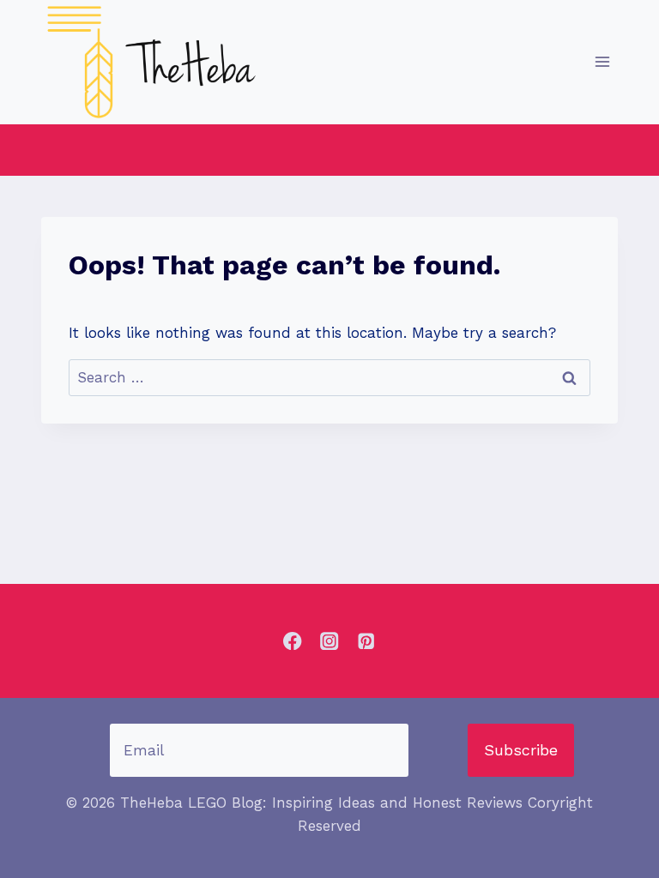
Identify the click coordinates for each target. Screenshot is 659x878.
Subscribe (521, 750)
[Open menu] (602, 62)
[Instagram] (329, 640)
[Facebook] (293, 640)
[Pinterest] (366, 640)
